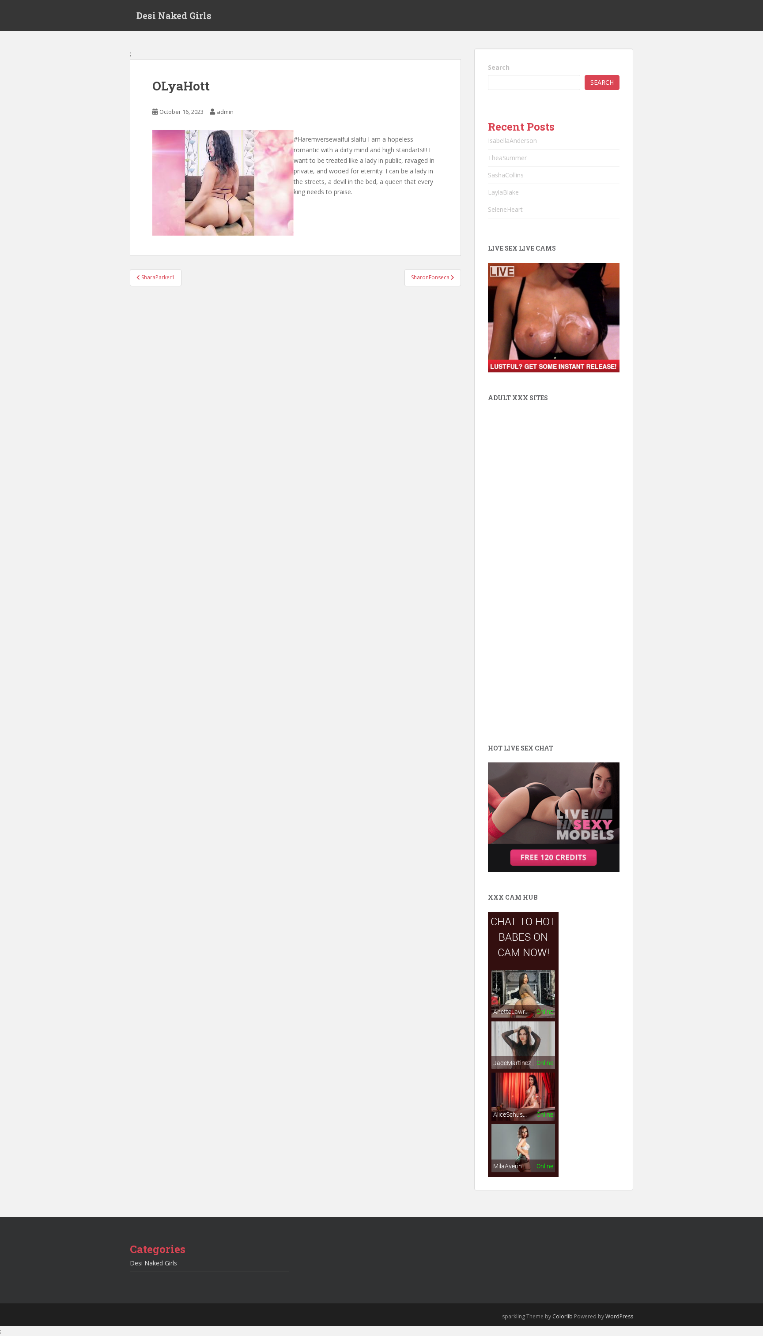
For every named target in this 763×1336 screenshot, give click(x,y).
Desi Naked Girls (174, 15)
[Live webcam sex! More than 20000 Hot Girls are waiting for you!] (553, 317)
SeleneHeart (505, 209)
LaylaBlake (503, 192)
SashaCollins (506, 175)
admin (225, 112)
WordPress (619, 1316)
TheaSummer (507, 158)
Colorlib (562, 1316)
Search (499, 67)
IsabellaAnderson (512, 140)
